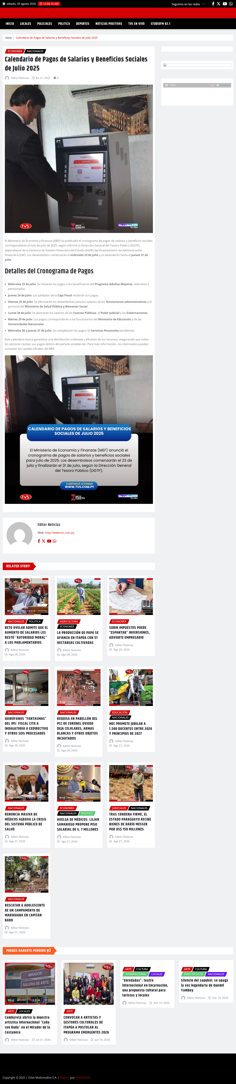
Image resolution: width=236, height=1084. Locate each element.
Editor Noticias (20, 78)
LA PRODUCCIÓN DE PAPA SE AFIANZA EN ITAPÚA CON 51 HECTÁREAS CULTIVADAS (78, 638)
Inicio (8, 37)
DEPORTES (82, 23)
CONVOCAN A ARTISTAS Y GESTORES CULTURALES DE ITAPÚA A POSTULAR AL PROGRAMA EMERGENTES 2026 (86, 1025)
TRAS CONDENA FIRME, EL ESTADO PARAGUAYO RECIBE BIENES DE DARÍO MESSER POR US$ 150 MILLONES (130, 822)
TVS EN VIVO (136, 23)
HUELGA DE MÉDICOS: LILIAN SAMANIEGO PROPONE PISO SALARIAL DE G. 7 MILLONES (78, 824)
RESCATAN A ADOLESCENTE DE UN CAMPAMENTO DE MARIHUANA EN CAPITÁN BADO (25, 913)
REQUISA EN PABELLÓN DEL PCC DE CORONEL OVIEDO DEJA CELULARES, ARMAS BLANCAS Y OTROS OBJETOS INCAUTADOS (77, 729)
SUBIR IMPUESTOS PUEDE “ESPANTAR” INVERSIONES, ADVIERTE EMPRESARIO (129, 633)
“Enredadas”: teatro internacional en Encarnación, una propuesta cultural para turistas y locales (145, 988)
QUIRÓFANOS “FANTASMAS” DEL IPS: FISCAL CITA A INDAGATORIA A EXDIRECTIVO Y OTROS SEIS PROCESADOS (26, 726)
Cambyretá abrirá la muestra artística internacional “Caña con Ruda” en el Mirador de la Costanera (27, 1025)
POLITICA (64, 23)
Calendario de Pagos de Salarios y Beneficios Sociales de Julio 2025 (57, 37)
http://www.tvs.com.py (59, 533)
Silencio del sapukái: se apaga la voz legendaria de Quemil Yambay (204, 985)
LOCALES (25, 23)
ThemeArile (82, 1077)
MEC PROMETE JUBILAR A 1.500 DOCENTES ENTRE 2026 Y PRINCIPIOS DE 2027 (130, 729)
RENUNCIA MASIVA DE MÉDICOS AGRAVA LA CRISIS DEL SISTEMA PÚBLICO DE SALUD (25, 822)
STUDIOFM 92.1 (160, 23)
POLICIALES (44, 23)
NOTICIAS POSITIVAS (109, 23)
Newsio (64, 1077)
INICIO (10, 23)
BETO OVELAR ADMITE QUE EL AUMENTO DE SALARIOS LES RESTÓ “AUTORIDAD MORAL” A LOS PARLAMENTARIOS (26, 635)
